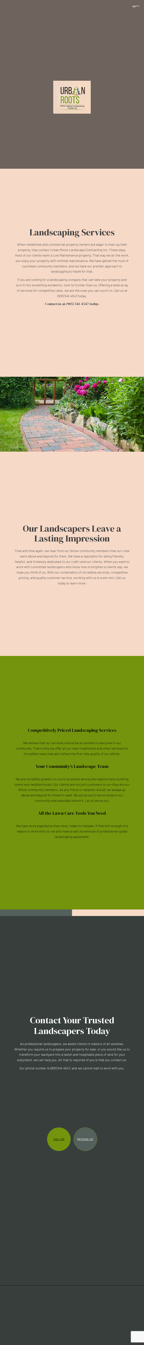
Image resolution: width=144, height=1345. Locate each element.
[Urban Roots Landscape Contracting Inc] (72, 96)
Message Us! (85, 1139)
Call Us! (58, 1139)
